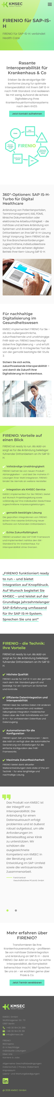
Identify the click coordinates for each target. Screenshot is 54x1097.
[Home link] (11, 4)
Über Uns (7, 1054)
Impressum (9, 1070)
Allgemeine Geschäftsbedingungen (22, 1063)
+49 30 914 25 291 (15, 1031)
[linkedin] (5, 1082)
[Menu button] (50, 4)
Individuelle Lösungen (14, 1050)
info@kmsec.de (14, 1034)
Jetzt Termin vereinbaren (27, 982)
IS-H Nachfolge (11, 1047)
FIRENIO (7, 1040)
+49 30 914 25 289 (15, 1027)
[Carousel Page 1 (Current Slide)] (8, 910)
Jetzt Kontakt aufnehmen (27, 113)
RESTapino (8, 1043)
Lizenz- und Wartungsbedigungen (21, 1073)
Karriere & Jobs (11, 1057)
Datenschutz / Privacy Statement (21, 1066)
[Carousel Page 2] (17, 910)
